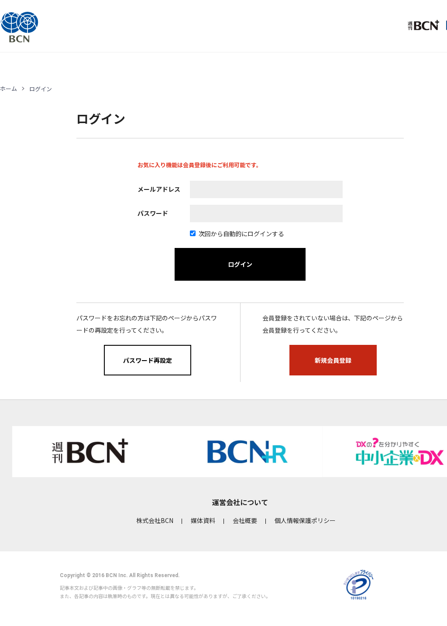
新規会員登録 (333, 360)
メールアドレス (159, 189)
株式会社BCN (154, 520)
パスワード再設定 (147, 360)
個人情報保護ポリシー (305, 520)
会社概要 (245, 520)
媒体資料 (203, 520)
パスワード (153, 213)
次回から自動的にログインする (241, 233)
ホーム (8, 88)
